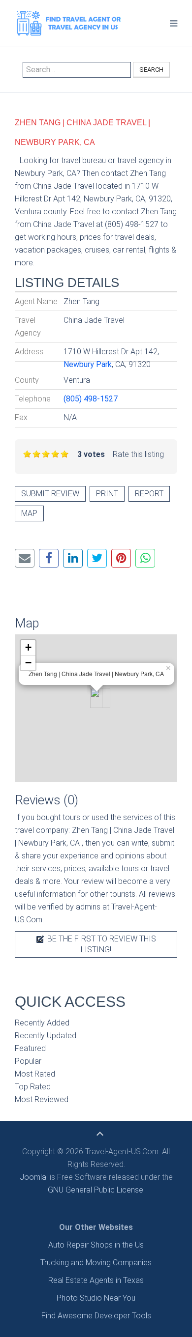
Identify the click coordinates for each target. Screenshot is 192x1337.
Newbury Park (88, 364)
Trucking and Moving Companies (96, 1262)
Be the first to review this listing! (100, 944)
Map (29, 513)
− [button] (28, 662)
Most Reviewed (41, 1099)
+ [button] (28, 647)
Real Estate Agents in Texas (96, 1280)
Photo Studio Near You (96, 1298)
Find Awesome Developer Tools (96, 1315)
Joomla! (34, 1177)
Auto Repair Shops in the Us (96, 1245)
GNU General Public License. (96, 1190)
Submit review (50, 493)
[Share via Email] (24, 558)
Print (107, 493)
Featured (30, 1048)
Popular (28, 1061)
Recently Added (42, 1022)
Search (151, 69)
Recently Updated (45, 1035)
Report (149, 493)
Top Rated (33, 1086)
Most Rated (35, 1074)
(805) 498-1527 (91, 398)
